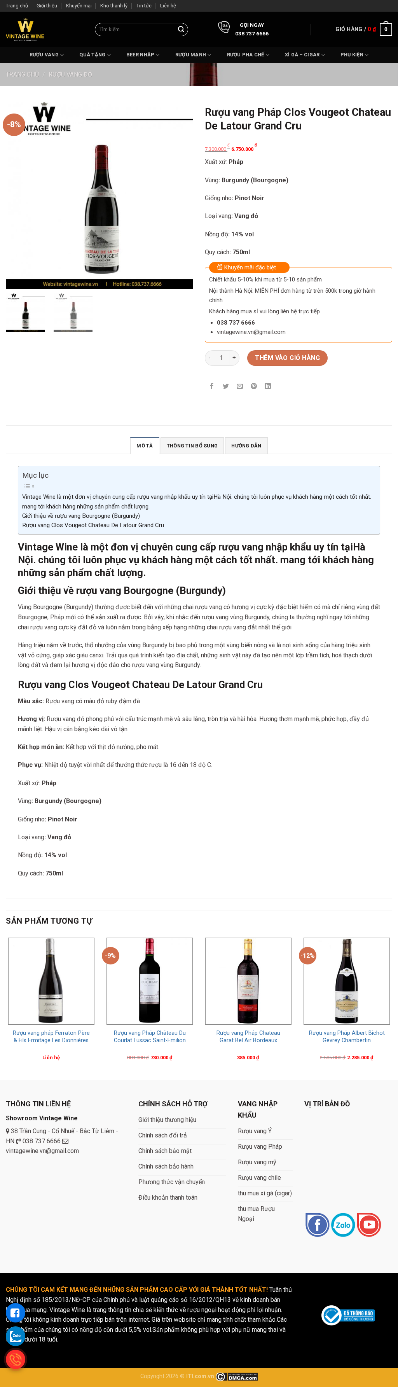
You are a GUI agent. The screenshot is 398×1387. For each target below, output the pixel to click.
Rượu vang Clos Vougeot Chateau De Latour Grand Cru (93, 525)
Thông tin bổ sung (192, 446)
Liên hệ (168, 6)
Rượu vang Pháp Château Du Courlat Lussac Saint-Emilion (150, 1037)
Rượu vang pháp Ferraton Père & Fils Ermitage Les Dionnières (51, 1037)
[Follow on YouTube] (368, 1225)
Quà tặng (92, 55)
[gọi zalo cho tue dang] (15, 1336)
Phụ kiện (351, 55)
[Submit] (181, 29)
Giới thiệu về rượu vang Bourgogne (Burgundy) (81, 515)
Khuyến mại (79, 6)
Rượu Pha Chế (245, 55)
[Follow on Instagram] (343, 1225)
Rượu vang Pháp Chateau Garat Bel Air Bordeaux (248, 1037)
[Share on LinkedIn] (268, 386)
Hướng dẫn (246, 446)
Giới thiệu (47, 6)
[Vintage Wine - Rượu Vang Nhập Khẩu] (25, 29)
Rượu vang (44, 55)
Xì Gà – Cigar (302, 55)
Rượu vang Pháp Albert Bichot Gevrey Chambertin (347, 1037)
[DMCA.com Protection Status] (237, 1376)
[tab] (144, 445)
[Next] (392, 1007)
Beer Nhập (140, 55)
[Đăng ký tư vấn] (15, 1312)
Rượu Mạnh (190, 55)
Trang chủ (17, 6)
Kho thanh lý (113, 6)
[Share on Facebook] (212, 386)
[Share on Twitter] (226, 386)
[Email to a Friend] (240, 386)
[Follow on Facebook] (317, 1225)
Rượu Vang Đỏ (70, 74)
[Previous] (6, 1007)
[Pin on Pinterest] (254, 386)
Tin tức (144, 6)
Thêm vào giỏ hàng (287, 358)
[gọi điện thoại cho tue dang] (15, 1359)
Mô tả (144, 446)
